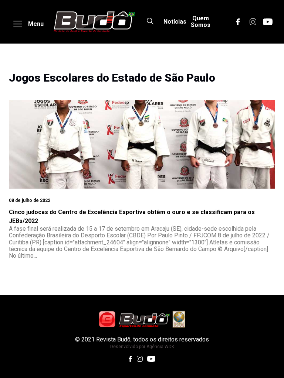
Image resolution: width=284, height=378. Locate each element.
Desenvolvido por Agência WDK (142, 346)
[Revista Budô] (94, 21)
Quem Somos (200, 21)
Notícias (174, 21)
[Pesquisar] (150, 22)
